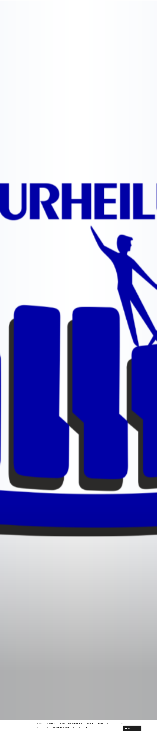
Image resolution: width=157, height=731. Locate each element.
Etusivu (39, 723)
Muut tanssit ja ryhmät (75, 723)
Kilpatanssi (50, 723)
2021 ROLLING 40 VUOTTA (61, 728)
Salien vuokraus (78, 728)
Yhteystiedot (89, 723)
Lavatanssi (61, 723)
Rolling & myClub (103, 723)
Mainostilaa (89, 728)
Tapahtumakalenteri (43, 728)
